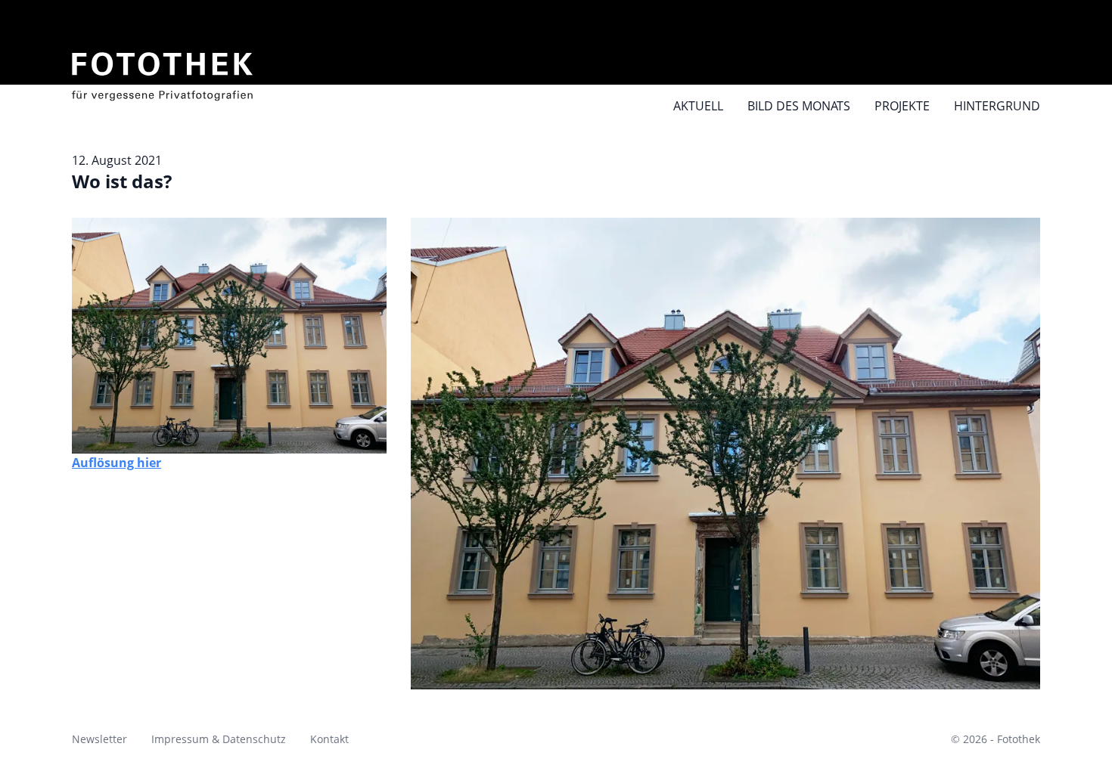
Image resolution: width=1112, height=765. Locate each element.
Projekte (902, 106)
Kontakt (329, 739)
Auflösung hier (116, 462)
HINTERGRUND (997, 106)
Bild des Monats (798, 106)
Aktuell (698, 106)
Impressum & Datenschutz (218, 739)
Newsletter (99, 739)
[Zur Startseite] (162, 68)
